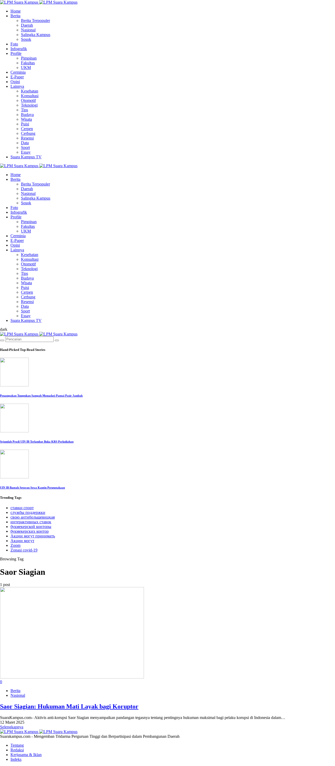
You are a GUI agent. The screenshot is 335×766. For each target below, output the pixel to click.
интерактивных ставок (30, 522)
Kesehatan (29, 91)
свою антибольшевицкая (32, 517)
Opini (15, 81)
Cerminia (18, 72)
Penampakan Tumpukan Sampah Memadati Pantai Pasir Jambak (41, 395)
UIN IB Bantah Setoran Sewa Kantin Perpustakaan (32, 487)
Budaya (27, 114)
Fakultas (28, 63)
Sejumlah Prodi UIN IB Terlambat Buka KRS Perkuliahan (37, 441)
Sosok (26, 39)
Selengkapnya (11, 727)
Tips (24, 110)
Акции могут (22, 540)
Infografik (18, 49)
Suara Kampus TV (26, 157)
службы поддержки (27, 512)
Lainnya (17, 86)
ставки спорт (22, 508)
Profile (15, 53)
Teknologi (29, 105)
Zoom (15, 545)
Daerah (27, 25)
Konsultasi (29, 96)
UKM (26, 67)
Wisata (26, 119)
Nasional (28, 30)
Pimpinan (29, 58)
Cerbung (28, 133)
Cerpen (27, 128)
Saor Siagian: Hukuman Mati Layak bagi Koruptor (69, 706)
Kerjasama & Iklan (26, 754)
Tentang (17, 745)
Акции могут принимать (32, 536)
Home (15, 11)
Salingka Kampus (35, 34)
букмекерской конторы (30, 526)
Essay (26, 152)
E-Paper (17, 77)
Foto (14, 44)
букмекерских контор (29, 531)
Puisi (25, 124)
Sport (25, 147)
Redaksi (17, 750)
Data (25, 143)
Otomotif (28, 100)
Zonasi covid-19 (23, 550)
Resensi (27, 138)
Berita (15, 16)
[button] (3, 329)
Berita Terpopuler (35, 20)
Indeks (15, 759)
